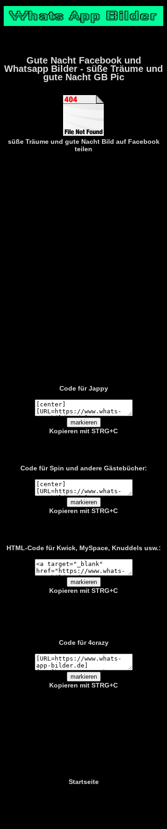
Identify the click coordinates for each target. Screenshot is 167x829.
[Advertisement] (83, 266)
